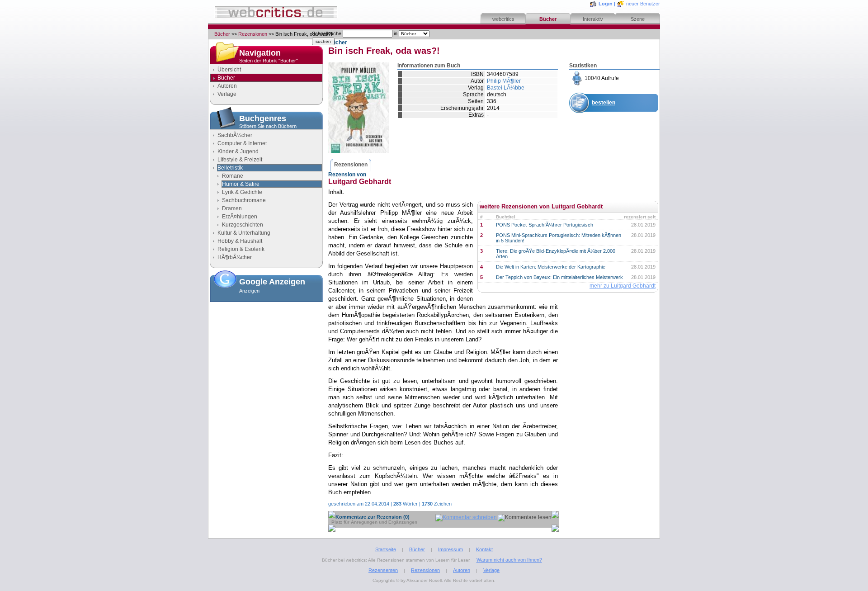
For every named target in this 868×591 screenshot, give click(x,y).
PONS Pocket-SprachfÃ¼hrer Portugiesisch (544, 224)
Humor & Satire (240, 184)
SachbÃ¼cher (234, 135)
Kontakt (484, 549)
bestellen (603, 102)
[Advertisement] (266, 350)
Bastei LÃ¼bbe (505, 88)
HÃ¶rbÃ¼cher (234, 257)
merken (602, 125)
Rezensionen (252, 34)
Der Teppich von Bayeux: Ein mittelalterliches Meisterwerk (559, 277)
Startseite (385, 549)
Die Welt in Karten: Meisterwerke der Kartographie (550, 266)
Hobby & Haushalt (239, 241)
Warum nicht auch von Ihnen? (509, 560)
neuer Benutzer (643, 3)
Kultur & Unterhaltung (243, 233)
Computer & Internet (242, 143)
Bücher (548, 19)
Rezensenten (383, 570)
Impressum (450, 549)
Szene (638, 19)
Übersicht (229, 69)
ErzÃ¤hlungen (239, 216)
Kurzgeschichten (242, 225)
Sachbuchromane (244, 200)
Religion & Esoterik (240, 249)
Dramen (232, 208)
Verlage (226, 94)
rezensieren (607, 147)
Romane (232, 176)
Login (606, 3)
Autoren (227, 86)
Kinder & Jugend (238, 151)
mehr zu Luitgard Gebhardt (623, 286)
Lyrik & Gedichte (242, 192)
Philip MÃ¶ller (504, 81)
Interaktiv (593, 19)
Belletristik (230, 168)
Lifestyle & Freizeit (239, 159)
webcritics (503, 19)
